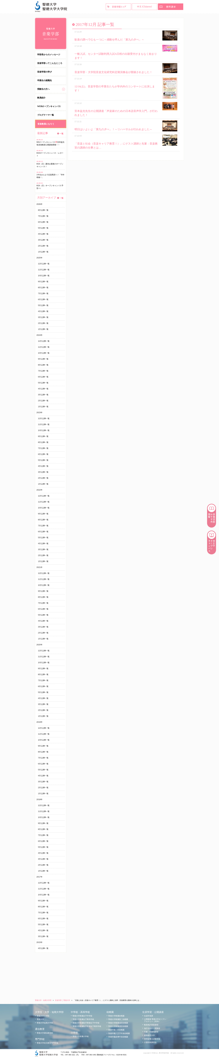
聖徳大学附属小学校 (81, 1036)
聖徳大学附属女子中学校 (82, 1016)
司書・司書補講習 (151, 1032)
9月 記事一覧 (43, 282)
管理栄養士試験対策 (152, 1039)
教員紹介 (41, 98)
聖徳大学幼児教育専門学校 (47, 1043)
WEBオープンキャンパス (49, 106)
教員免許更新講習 (151, 1025)
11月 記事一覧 (43, 270)
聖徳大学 (40, 1019)
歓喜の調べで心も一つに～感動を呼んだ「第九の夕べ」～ (109, 39)
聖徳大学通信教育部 (45, 1033)
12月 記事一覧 (43, 264)
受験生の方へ (43, 89)
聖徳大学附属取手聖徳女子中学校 (86, 1023)
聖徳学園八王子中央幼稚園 (119, 1033)
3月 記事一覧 (43, 240)
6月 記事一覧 (43, 222)
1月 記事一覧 (43, 252)
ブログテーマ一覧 (45, 115)
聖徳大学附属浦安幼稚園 (118, 1026)
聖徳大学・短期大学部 (43, 1000)
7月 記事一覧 (43, 216)
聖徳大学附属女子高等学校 (83, 1019)
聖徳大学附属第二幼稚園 (118, 1019)
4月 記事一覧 (43, 234)
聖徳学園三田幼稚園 (116, 1030)
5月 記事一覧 (43, 228)
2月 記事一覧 (43, 246)
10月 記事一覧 (43, 276)
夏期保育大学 (149, 1035)
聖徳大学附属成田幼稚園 (118, 1023)
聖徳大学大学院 (43, 1016)
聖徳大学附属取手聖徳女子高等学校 (87, 1026)
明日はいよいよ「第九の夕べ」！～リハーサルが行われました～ (113, 129)
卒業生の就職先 (44, 80)
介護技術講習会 (150, 1042)
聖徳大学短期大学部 (45, 1023)
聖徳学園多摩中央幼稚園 (118, 1037)
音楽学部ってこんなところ (49, 63)
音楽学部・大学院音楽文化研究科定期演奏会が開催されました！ (113, 72)
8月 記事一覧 (43, 210)
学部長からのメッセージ (48, 54)
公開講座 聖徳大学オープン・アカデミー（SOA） (156, 1020)
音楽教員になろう (46, 124)
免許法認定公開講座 (152, 1028)
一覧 (61, 133)
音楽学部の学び (44, 72)
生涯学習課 (148, 1016)
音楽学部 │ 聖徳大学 (62, 1000)
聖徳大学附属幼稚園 (116, 1016)
